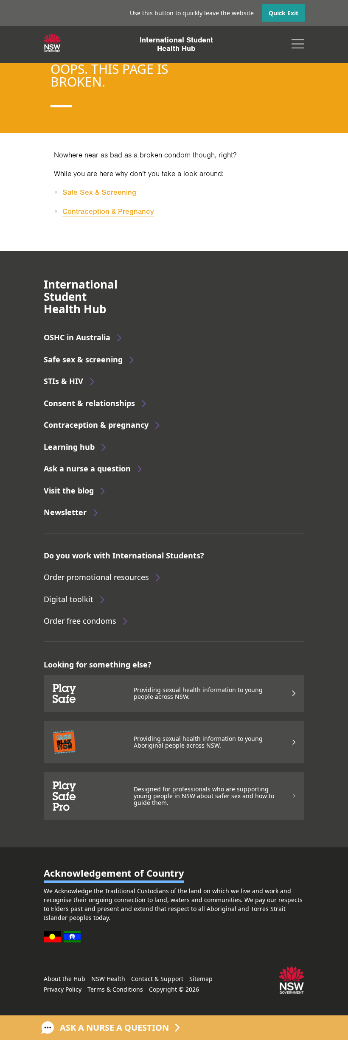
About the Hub (64, 979)
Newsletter (65, 512)
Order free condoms (80, 621)
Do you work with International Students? (124, 555)
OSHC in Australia (77, 337)
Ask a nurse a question (87, 468)
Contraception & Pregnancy (108, 211)
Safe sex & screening (83, 359)
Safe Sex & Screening (99, 192)
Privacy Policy (62, 989)
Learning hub (69, 447)
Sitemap (201, 979)
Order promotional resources (96, 577)
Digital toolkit (68, 599)
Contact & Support (157, 979)
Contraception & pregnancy (96, 424)
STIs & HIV (63, 381)
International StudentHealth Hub (176, 44)
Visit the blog (69, 490)
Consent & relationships (89, 403)
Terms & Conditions (115, 989)
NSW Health (108, 979)
